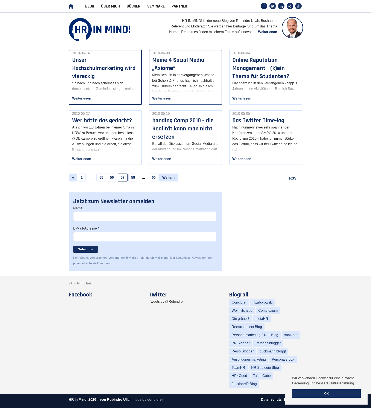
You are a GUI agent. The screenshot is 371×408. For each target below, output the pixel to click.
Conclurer (239, 302)
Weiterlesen (267, 32)
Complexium (268, 310)
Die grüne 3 (240, 318)
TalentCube (262, 376)
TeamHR (238, 367)
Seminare (156, 6)
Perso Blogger (243, 351)
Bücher (133, 6)
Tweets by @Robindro (166, 301)
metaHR (261, 318)
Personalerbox (283, 359)
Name (77, 208)
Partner (179, 6)
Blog (89, 6)
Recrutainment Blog (247, 327)
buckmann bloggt (273, 351)
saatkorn (290, 335)
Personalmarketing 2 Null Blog (255, 335)
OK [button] (326, 393)
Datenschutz (271, 399)
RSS (292, 178)
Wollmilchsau (242, 310)
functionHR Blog (244, 384)
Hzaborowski (263, 302)
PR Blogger (240, 343)
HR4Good (239, 376)
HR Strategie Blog (265, 367)
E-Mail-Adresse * (86, 228)
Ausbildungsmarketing (249, 359)
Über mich (110, 6)
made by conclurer (147, 399)
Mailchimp (162, 257)
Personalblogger (268, 343)
